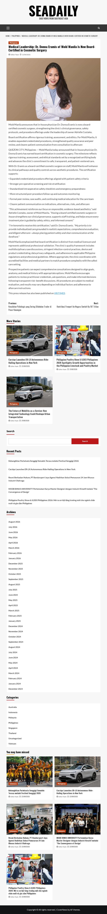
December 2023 (15, 689)
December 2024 (15, 626)
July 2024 (12, 652)
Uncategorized (15, 738)
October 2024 (14, 636)
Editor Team (15, 55)
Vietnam (12, 743)
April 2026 (13, 542)
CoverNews (62, 909)
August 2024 (14, 647)
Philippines (14, 43)
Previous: (29, 306)
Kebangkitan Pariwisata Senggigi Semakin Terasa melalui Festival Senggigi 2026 (43, 461)
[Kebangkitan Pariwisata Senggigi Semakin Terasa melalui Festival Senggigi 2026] (30, 771)
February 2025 (15, 616)
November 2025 (15, 569)
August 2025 (14, 584)
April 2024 (13, 668)
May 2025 (12, 600)
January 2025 (14, 621)
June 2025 (13, 595)
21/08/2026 (73, 369)
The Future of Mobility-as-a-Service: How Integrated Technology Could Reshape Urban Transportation (29, 414)
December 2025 (15, 563)
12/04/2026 (26, 55)
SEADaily (53, 10)
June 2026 (13, 532)
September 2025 (15, 579)
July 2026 (12, 527)
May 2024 (12, 663)
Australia (12, 707)
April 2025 (13, 605)
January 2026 (14, 558)
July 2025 (12, 589)
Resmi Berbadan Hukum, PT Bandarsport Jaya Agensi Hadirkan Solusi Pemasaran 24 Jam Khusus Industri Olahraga (51, 479)
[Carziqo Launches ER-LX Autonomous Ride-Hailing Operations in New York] (30, 340)
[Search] (98, 28)
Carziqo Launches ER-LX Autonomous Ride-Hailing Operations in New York (28, 361)
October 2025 (14, 574)
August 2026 (14, 522)
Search (10, 431)
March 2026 (13, 548)
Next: (78, 305)
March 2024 (13, 673)
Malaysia (12, 717)
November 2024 (15, 631)
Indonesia (12, 712)
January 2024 (14, 683)
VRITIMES (59, 293)
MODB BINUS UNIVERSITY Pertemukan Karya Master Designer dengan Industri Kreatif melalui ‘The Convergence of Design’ (52, 490)
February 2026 (15, 553)
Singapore (12, 728)
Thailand (12, 733)
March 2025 (13, 610)
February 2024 (15, 678)
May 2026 (12, 537)
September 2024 (15, 642)
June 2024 (13, 657)
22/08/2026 (26, 366)
